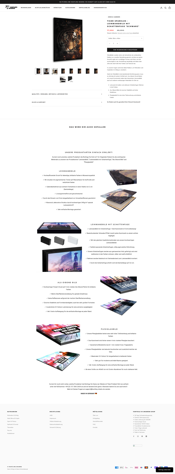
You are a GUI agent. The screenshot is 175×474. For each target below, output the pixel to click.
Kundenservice (100, 7)
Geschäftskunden (98, 421)
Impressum (53, 418)
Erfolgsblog (84, 7)
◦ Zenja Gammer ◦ (114, 17)
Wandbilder (26, 7)
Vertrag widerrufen (164, 470)
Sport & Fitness (11, 421)
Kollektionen (10, 433)
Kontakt (95, 427)
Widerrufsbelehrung (55, 421)
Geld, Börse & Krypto (13, 418)
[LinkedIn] (146, 436)
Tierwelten (10, 427)
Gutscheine (70, 7)
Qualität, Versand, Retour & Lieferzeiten (50, 94)
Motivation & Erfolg (12, 415)
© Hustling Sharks (14, 466)
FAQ (94, 424)
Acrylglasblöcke (42, 7)
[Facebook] (133, 436)
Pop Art (9, 430)
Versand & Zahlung (55, 427)
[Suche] (165, 8)
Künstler (58, 7)
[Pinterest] (142, 436)
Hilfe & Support (39, 102)
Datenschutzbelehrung (56, 424)
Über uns (95, 415)
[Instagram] (138, 436)
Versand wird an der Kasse (125, 33)
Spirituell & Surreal (12, 424)
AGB (51, 415)
